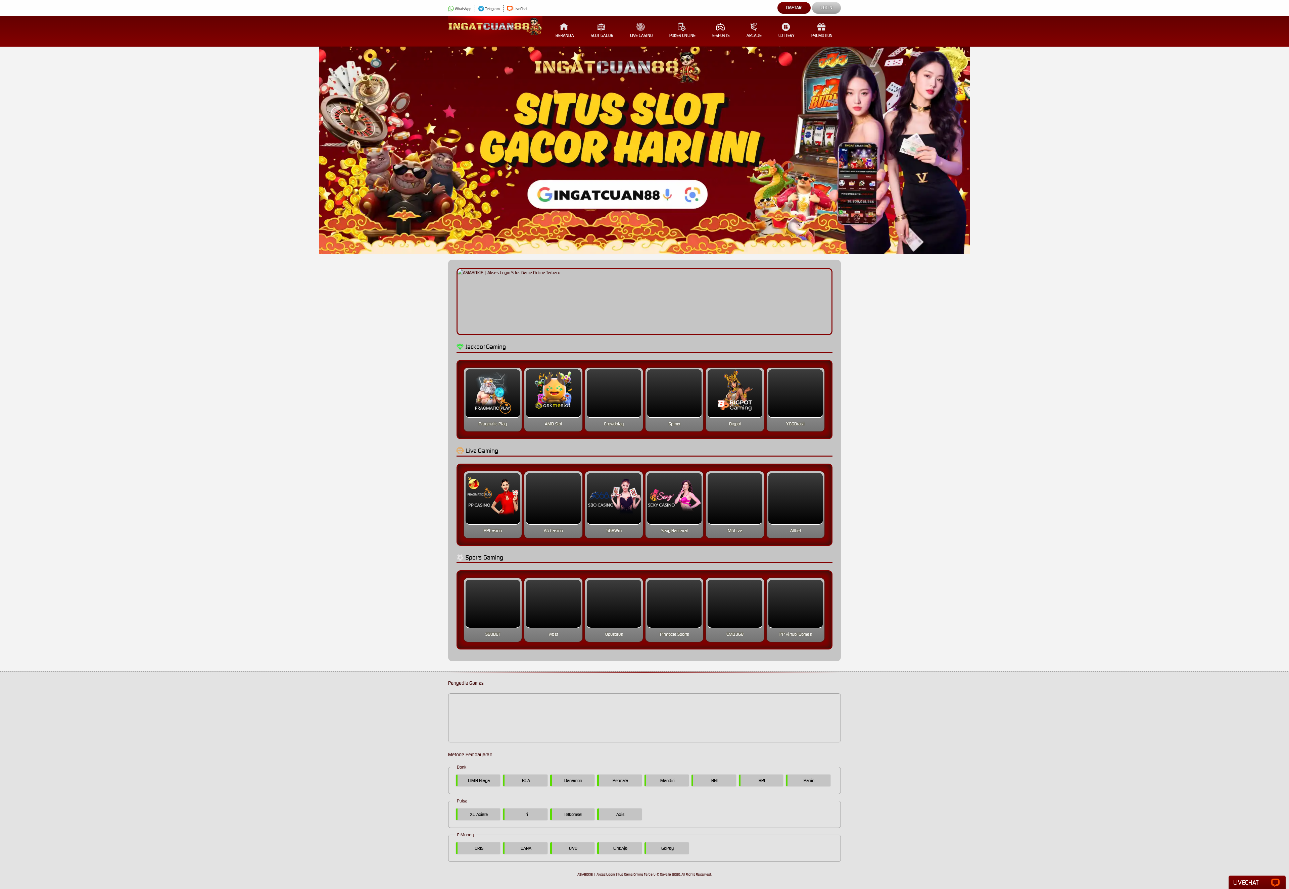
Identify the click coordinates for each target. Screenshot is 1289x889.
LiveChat (521, 8)
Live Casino (641, 35)
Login (826, 7)
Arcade (754, 35)
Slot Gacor (602, 35)
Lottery (786, 35)
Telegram (492, 8)
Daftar (794, 7)
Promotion (821, 35)
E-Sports (721, 35)
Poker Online (682, 35)
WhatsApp (463, 8)
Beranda (565, 35)
